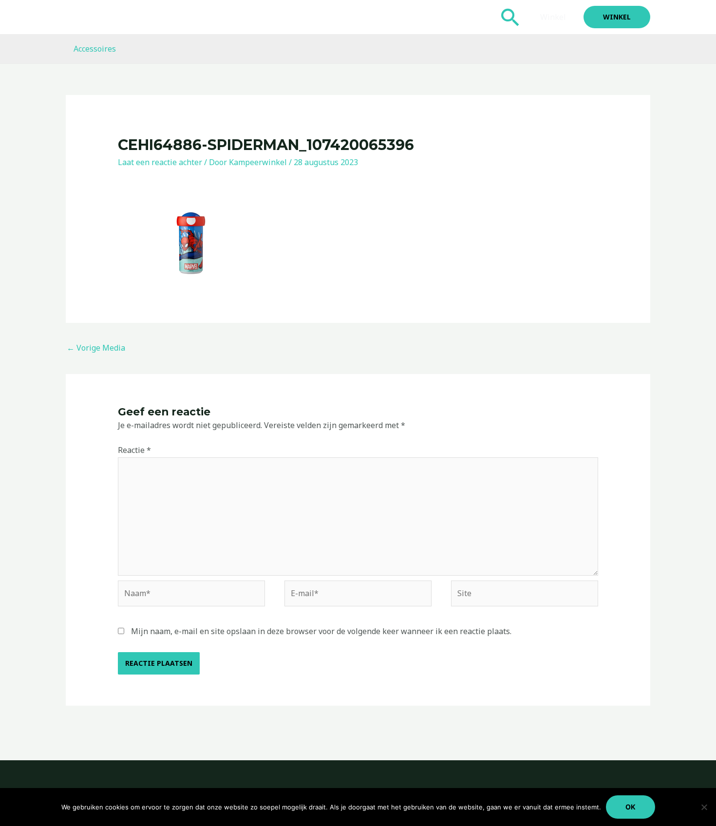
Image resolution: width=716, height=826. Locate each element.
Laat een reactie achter (160, 162)
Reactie (134, 450)
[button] (510, 17)
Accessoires (95, 48)
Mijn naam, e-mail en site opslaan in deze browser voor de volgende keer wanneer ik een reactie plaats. (321, 631)
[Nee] (704, 807)
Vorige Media (96, 347)
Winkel (553, 17)
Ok (630, 807)
